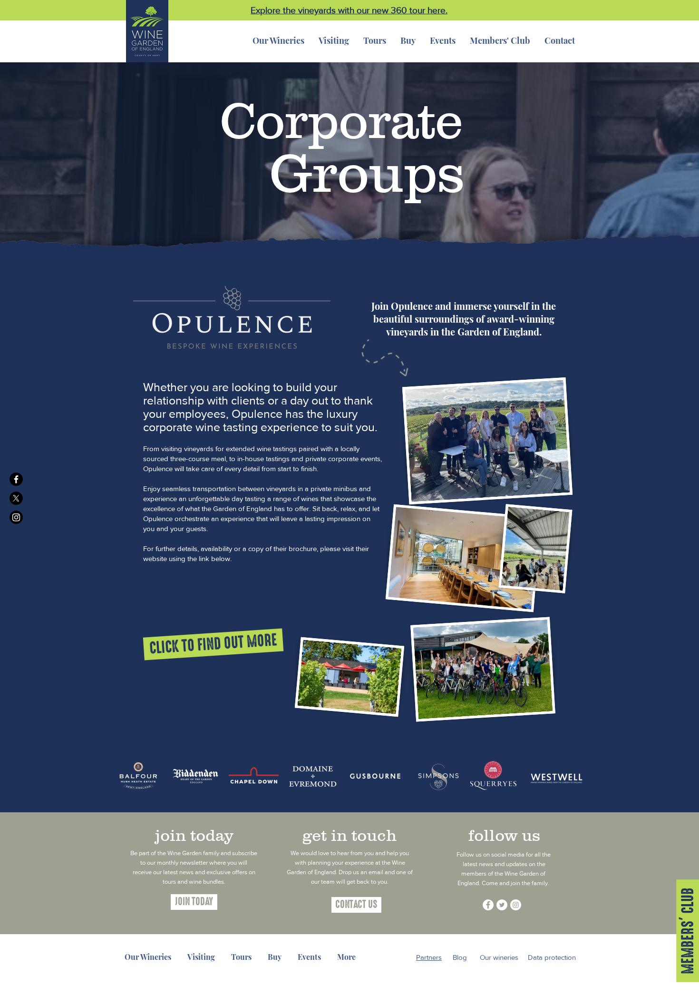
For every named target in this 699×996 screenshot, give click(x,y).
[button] (408, 40)
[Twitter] (501, 904)
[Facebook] (16, 479)
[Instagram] (16, 517)
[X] (16, 498)
